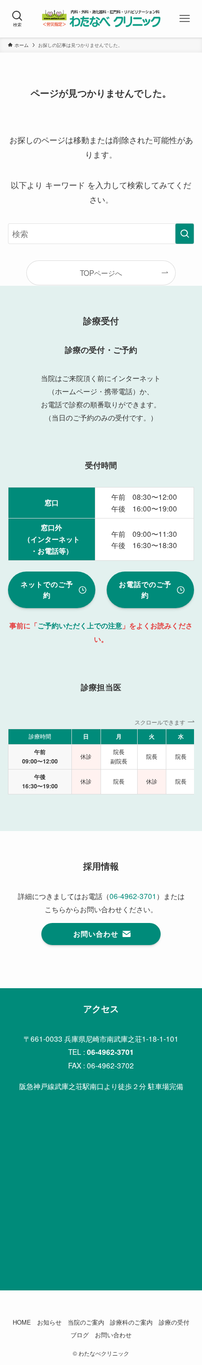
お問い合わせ (113, 1334)
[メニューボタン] (184, 19)
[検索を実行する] (184, 233)
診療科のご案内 (131, 1322)
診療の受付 (174, 1322)
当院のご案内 (86, 1322)
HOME (22, 1322)
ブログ (79, 1334)
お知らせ (49, 1322)
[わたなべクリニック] (101, 19)
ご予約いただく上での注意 (80, 625)
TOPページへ (101, 272)
